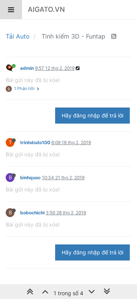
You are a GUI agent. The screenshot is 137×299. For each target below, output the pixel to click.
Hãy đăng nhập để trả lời (92, 115)
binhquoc (30, 177)
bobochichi (32, 212)
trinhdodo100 (35, 142)
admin (27, 68)
